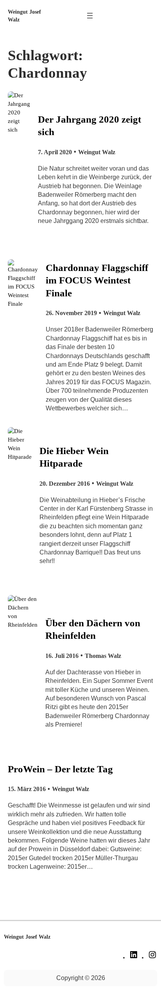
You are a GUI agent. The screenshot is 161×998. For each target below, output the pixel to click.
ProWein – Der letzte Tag (60, 769)
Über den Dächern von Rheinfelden (92, 629)
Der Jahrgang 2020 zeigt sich (89, 125)
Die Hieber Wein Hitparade (74, 457)
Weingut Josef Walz (27, 937)
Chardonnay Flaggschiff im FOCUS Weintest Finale (97, 280)
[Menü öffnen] (90, 15)
